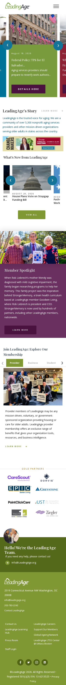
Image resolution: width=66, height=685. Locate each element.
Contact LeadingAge (14, 610)
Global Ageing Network (46, 634)
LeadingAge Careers (44, 623)
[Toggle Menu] (56, 6)
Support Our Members (46, 629)
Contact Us (11, 623)
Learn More (20, 330)
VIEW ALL (31, 215)
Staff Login (10, 649)
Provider (15, 362)
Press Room (11, 640)
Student (51, 362)
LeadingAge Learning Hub (16, 631)
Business (33, 362)
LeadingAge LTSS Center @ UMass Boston (47, 642)
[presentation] (7, 45)
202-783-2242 (11, 605)
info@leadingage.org (14, 600)
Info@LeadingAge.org (23, 562)
